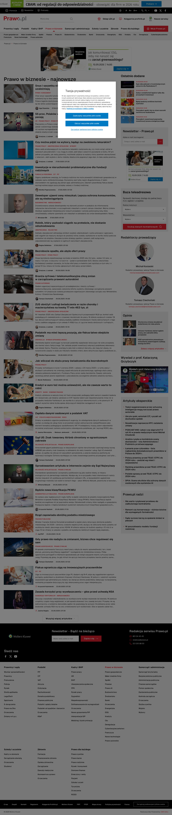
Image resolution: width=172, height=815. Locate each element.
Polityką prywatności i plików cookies (80, 109)
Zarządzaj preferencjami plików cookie (87, 129)
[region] (87, 110)
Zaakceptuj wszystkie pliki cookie (87, 116)
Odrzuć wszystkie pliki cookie (87, 123)
